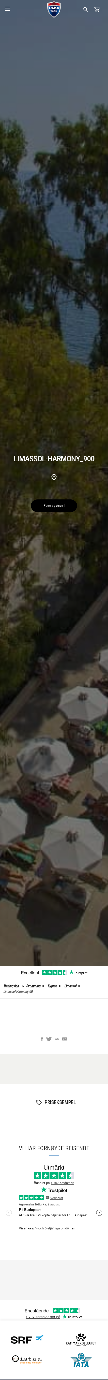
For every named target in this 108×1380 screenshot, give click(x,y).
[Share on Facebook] (42, 1039)
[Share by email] (64, 1039)
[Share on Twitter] (49, 1039)
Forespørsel (54, 505)
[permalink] (57, 1039)
